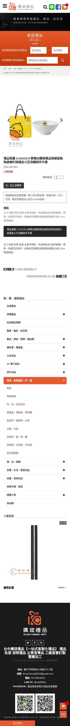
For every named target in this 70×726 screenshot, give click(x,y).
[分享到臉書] (34, 642)
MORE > (62, 587)
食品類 (10, 503)
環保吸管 (11, 396)
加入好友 (17, 723)
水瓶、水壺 (12, 428)
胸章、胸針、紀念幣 (17, 330)
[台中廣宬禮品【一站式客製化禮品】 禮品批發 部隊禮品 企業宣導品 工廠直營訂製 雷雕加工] (21, 6)
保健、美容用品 (15, 478)
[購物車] (65, 7)
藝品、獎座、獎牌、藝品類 (20, 339)
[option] (35, 120)
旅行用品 (11, 372)
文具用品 (11, 355)
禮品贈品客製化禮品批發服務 (42, 686)
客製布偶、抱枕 (15, 486)
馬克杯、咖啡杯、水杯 (18, 420)
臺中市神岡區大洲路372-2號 (38, 669)
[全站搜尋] (45, 7)
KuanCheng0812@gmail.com (38, 673)
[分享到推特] (28, 642)
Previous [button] (7, 120)
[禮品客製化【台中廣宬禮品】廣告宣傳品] (35, 21)
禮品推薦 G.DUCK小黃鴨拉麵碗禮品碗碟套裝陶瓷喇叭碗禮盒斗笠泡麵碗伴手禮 (34, 231)
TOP (63, 714)
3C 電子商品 (13, 364)
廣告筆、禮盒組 (15, 347)
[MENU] (5, 6)
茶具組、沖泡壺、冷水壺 (19, 445)
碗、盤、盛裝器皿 (35, 68)
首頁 (5, 68)
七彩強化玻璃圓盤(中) (21, 269)
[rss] (41, 642)
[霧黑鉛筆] (35, 552)
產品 (10, 68)
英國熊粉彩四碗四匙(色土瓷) (45, 276)
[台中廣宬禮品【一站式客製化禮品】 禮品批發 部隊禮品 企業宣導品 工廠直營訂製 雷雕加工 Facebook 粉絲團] (58, 7)
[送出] (66, 14)
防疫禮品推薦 (14, 322)
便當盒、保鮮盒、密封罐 (19, 412)
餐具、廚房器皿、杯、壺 (21, 68)
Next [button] (63, 120)
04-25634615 (38, 678)
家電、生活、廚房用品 (18, 470)
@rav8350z (40, 682)
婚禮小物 (11, 495)
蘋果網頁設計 (52, 660)
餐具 (9, 388)
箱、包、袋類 (14, 461)
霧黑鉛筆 (9, 587)
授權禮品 (11, 314)
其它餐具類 (12, 453)
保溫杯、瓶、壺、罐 (17, 437)
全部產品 (11, 306)
